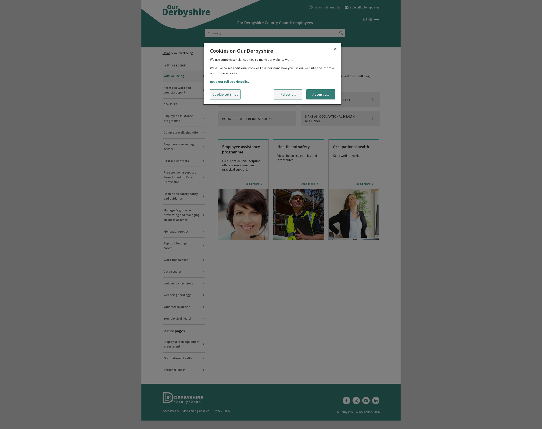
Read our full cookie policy (229, 81)
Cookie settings (225, 94)
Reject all (288, 94)
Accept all (320, 94)
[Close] (335, 49)
